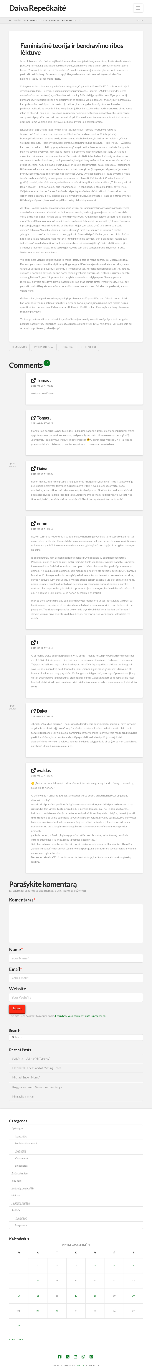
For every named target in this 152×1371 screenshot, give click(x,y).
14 (18, 1295)
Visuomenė (21, 1158)
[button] (138, 8)
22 (38, 1311)
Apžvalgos (17, 1128)
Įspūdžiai (16, 1180)
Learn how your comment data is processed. (80, 1015)
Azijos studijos (19, 1173)
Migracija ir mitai (23, 1096)
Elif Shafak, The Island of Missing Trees (36, 1068)
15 (38, 1295)
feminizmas (19, 347)
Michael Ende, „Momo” (26, 1077)
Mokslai (15, 1195)
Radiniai (15, 1210)
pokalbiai (67, 347)
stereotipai (88, 347)
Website (17, 988)
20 (133, 1295)
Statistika (20, 1150)
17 (76, 1295)
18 (95, 1295)
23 (57, 1311)
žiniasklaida (21, 1165)
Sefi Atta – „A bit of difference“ (31, 1058)
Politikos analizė (20, 1202)
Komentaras (22, 899)
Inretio (80, 1365)
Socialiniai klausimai (26, 1143)
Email (15, 969)
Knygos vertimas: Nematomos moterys (37, 1087)
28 (18, 1326)
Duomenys (21, 1217)
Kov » (20, 1338)
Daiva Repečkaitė (37, 8)
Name (16, 949)
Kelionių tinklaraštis (22, 1188)
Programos (21, 1225)
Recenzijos (21, 1136)
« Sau (12, 1338)
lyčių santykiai (44, 347)
